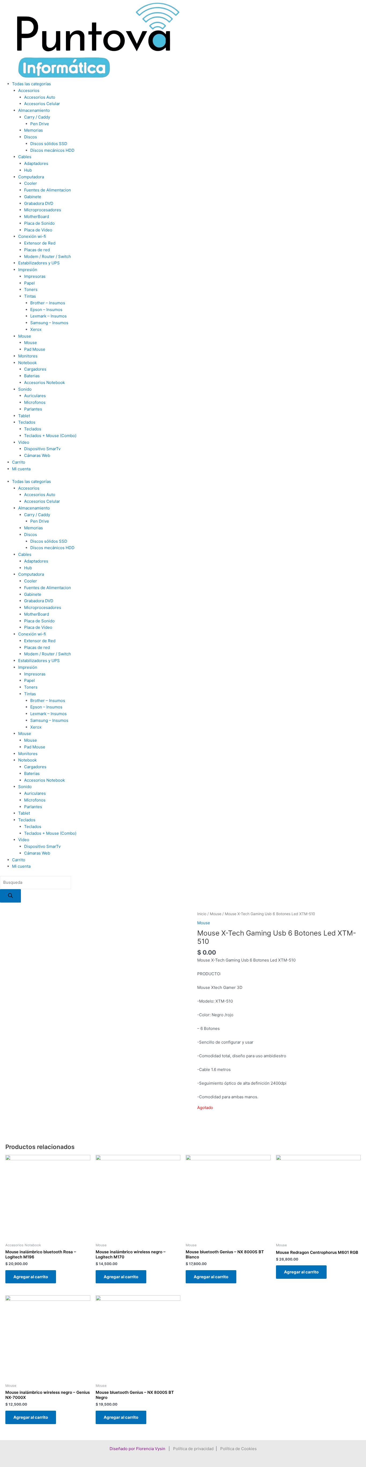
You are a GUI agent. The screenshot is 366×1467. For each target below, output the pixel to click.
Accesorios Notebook (44, 382)
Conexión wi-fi (32, 236)
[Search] (10, 896)
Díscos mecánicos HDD (52, 150)
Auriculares (35, 395)
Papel (29, 283)
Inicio (201, 914)
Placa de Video (38, 229)
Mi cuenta (21, 468)
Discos (30, 136)
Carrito (18, 462)
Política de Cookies (238, 1448)
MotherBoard (36, 216)
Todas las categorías (31, 83)
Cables (24, 156)
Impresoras (35, 276)
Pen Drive (39, 123)
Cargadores (35, 369)
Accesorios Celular (42, 103)
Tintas (30, 296)
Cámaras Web (37, 455)
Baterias (32, 375)
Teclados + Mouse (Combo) (50, 435)
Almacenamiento (34, 110)
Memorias (33, 130)
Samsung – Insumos (49, 322)
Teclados (26, 422)
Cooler (30, 183)
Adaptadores (36, 163)
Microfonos (35, 402)
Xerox (36, 329)
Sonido (25, 389)
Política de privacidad (193, 1448)
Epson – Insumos (46, 309)
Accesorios (28, 90)
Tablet (24, 415)
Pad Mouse (34, 349)
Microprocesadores (42, 209)
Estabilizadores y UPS (39, 262)
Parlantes (33, 409)
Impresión (27, 269)
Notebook (27, 362)
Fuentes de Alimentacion (47, 190)
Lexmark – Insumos (48, 316)
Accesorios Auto (39, 97)
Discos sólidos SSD (48, 143)
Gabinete (32, 196)
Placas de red (37, 249)
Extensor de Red (39, 243)
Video (23, 442)
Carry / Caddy (37, 117)
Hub (28, 170)
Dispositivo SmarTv (42, 448)
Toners (31, 289)
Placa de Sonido (39, 223)
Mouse (24, 336)
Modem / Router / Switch (47, 256)
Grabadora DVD (38, 203)
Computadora (31, 176)
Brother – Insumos (47, 302)
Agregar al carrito (30, 1276)
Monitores (28, 356)
